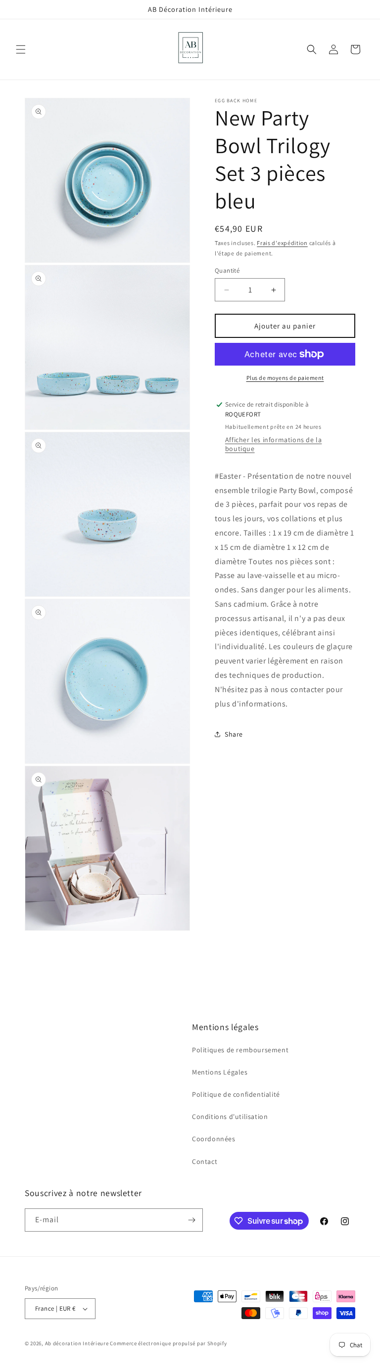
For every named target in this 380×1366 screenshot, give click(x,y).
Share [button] (234, 734)
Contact (204, 1161)
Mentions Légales (220, 1072)
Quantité (227, 270)
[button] (21, 49)
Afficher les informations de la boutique (273, 444)
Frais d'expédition (282, 243)
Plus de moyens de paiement (285, 377)
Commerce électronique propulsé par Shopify (168, 1343)
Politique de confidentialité (236, 1094)
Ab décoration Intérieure (77, 1343)
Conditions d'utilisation (230, 1116)
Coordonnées (214, 1138)
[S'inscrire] (191, 1220)
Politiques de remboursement (240, 1049)
